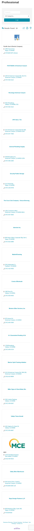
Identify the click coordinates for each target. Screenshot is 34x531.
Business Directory (8, 522)
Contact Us (19, 523)
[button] (3, 28)
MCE (4, 452)
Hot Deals (25, 522)
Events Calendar (18, 522)
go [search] (17, 20)
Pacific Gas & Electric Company (12, 46)
